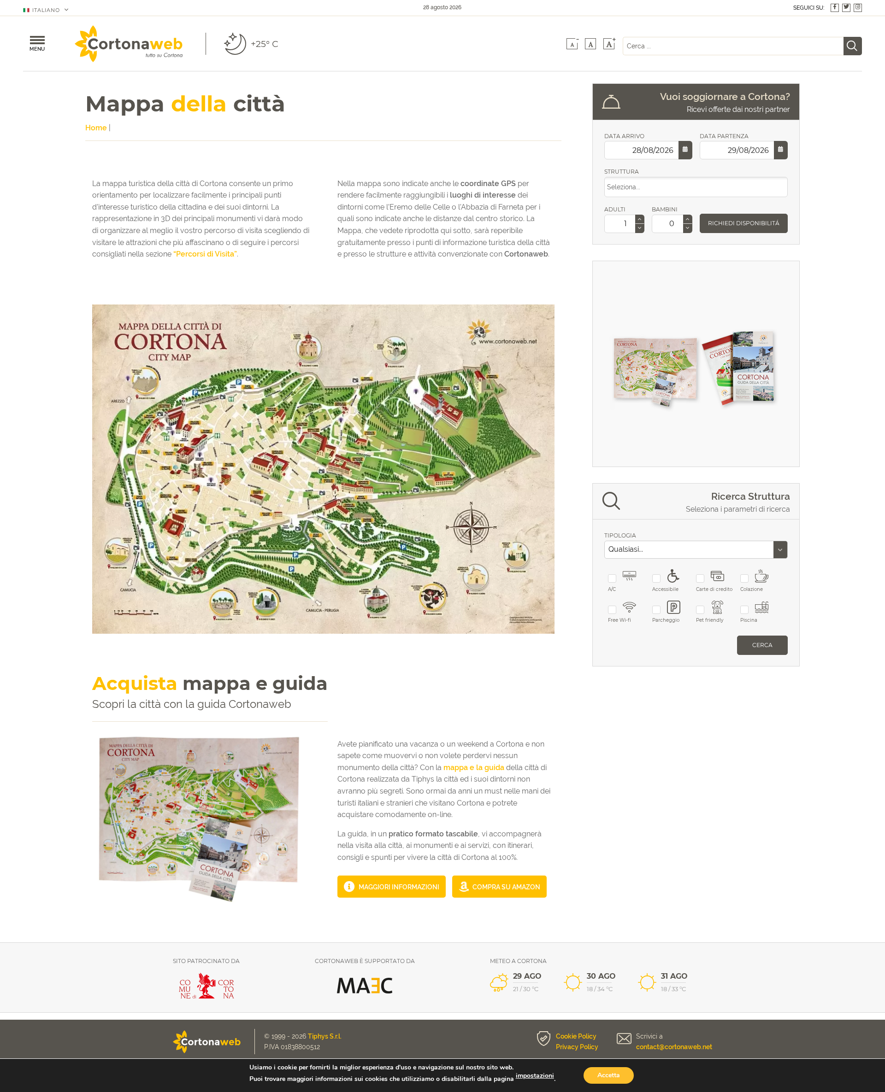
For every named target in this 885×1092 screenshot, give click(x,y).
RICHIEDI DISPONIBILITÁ (743, 223)
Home (96, 127)
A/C (612, 589)
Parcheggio (665, 620)
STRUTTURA (621, 171)
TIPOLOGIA (620, 535)
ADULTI (614, 209)
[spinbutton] (622, 224)
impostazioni (535, 1076)
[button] (639, 219)
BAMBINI (665, 209)
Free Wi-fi (619, 620)
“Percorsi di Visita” (205, 254)
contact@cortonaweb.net (674, 1047)
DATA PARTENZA (724, 136)
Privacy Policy (577, 1047)
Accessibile (665, 589)
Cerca (762, 645)
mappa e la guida (473, 767)
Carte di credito (714, 589)
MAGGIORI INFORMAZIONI (398, 887)
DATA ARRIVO (624, 136)
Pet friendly (709, 620)
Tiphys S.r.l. (325, 1036)
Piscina (748, 620)
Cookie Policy (576, 1036)
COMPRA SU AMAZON (505, 887)
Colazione (751, 589)
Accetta (608, 1075)
